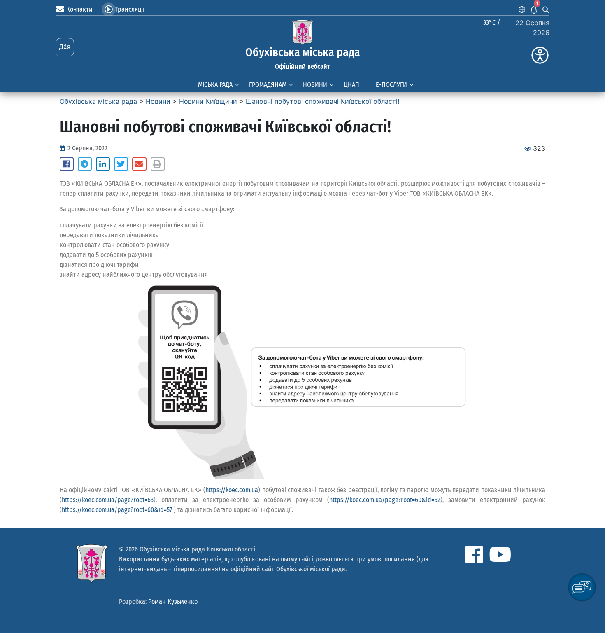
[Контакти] (60, 9)
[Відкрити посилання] (302, 382)
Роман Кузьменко (173, 601)
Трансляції (129, 9)
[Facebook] (474, 554)
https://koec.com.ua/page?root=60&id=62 (384, 500)
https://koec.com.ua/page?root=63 (108, 500)
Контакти (79, 9)
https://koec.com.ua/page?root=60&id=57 (117, 510)
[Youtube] (500, 554)
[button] (67, 164)
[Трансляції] (109, 9)
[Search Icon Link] (546, 9)
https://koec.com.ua (231, 490)
